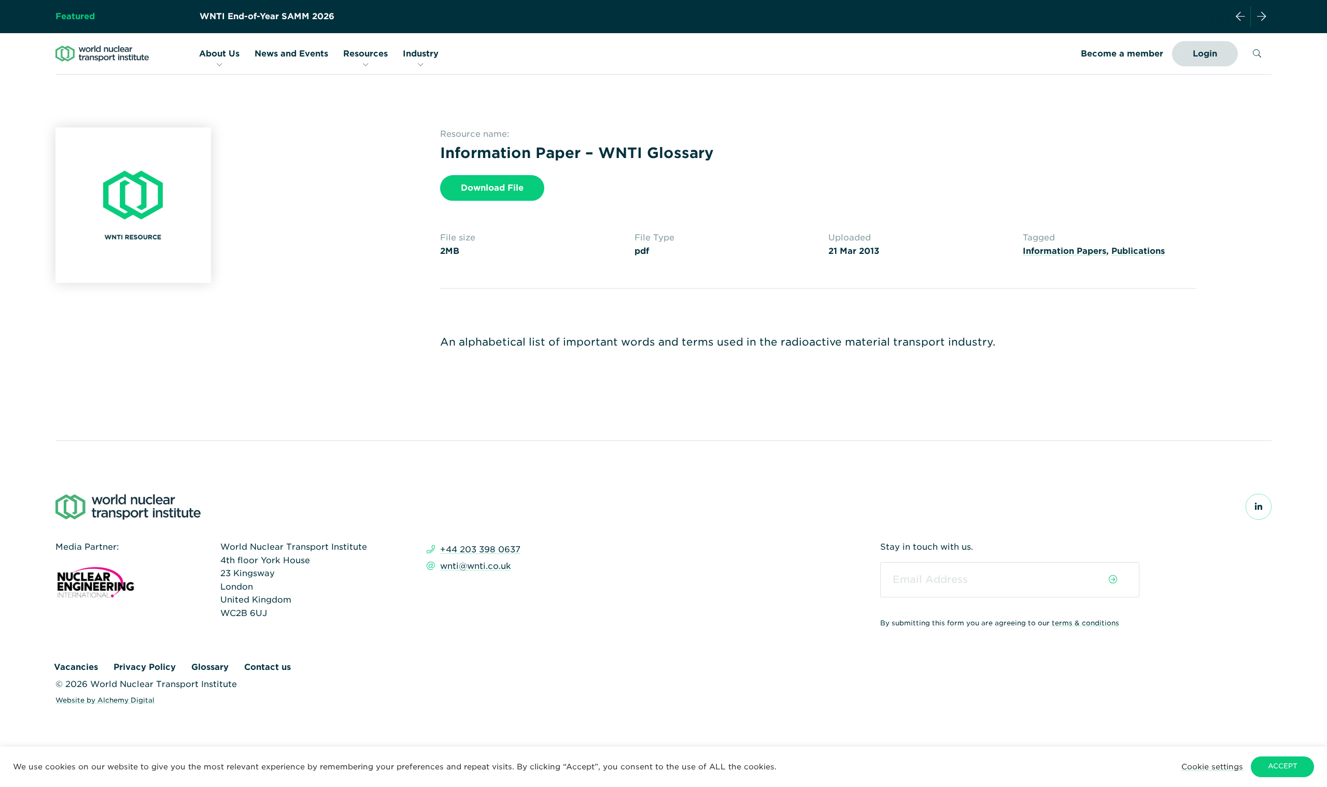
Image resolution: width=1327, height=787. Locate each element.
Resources (365, 54)
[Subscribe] (1113, 580)
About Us (219, 54)
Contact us (267, 667)
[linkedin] (1258, 507)
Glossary (210, 667)
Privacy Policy (145, 667)
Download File (492, 188)
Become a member (1122, 54)
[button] (1212, 766)
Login (1205, 54)
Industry (421, 54)
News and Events (291, 54)
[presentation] (1240, 16)
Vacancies (76, 667)
